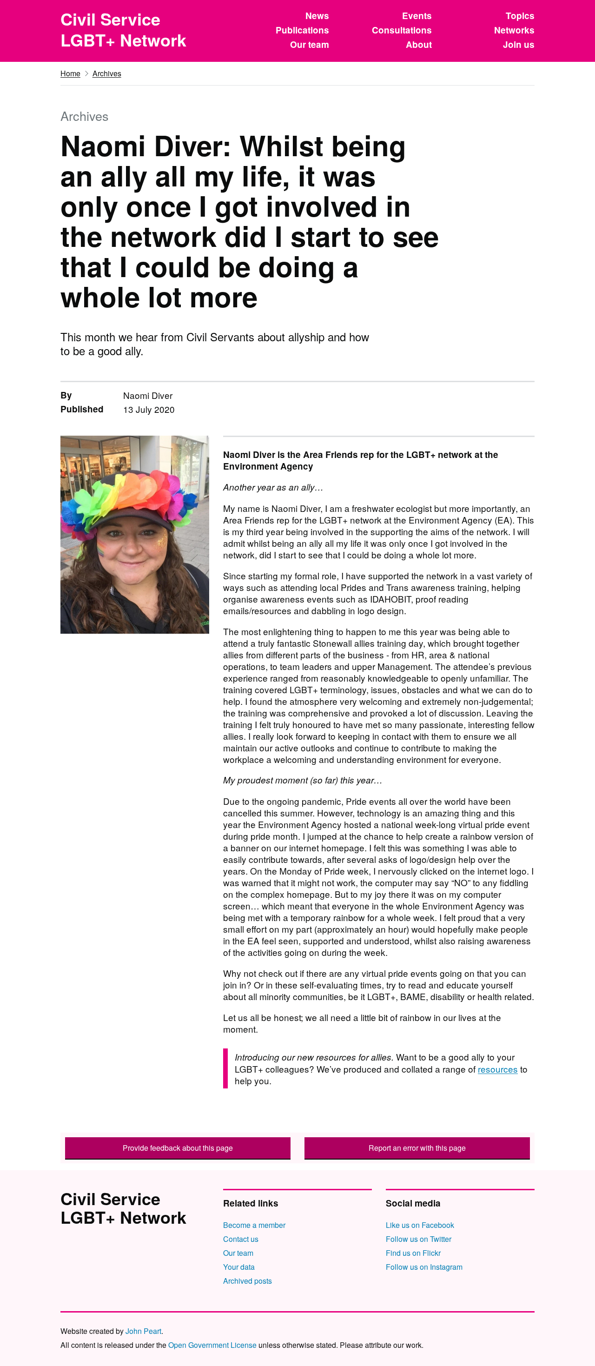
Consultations (402, 30)
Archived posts (247, 1280)
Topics (520, 15)
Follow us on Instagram (424, 1266)
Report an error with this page (417, 1147)
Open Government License (212, 1344)
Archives (107, 73)
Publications (302, 30)
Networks (514, 30)
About (419, 44)
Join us (519, 44)
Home (70, 73)
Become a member (254, 1225)
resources (498, 1068)
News (317, 15)
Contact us (240, 1238)
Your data (239, 1266)
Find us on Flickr (413, 1252)
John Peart (143, 1331)
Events (417, 15)
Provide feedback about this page (178, 1147)
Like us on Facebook (420, 1225)
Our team (309, 44)
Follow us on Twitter (418, 1238)
